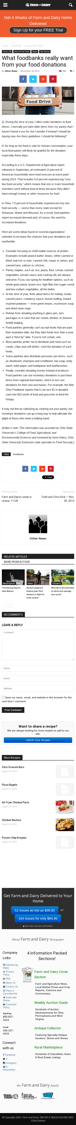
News (34, 51)
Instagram (10, 1063)
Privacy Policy (8, 973)
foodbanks (18, 454)
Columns (56, 583)
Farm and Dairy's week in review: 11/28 (17, 498)
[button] (71, 5)
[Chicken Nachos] (65, 824)
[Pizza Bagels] (65, 789)
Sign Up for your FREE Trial (38, 30)
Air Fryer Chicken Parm (15, 802)
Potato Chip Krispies (14, 837)
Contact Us (11, 986)
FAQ (8, 979)
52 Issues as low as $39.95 (35, 910)
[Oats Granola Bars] (65, 771)
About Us (10, 983)
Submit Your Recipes (38, 740)
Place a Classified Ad (10, 992)
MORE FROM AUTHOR (17, 561)
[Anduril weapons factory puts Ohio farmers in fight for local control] (38, 577)
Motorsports (9, 583)
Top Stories (44, 51)
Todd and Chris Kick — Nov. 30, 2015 (57, 498)
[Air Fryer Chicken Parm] (65, 807)
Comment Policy (9, 1006)
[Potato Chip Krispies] (65, 842)
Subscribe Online (10, 999)
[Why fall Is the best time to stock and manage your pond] (62, 577)
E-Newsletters (9, 1068)
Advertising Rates (10, 966)
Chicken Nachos (11, 820)
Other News (11, 71)
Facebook (9, 1055)
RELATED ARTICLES (15, 556)
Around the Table (21, 51)
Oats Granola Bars (13, 767)
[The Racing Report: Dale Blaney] (13, 577)
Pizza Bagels (9, 784)
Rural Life (7, 51)
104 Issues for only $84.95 (37, 918)
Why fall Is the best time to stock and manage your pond (62, 591)
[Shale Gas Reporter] (29, 1098)
